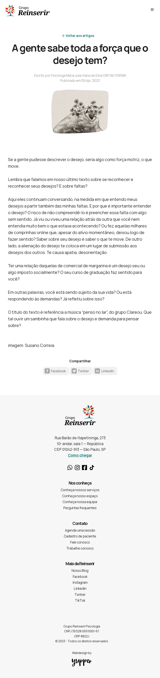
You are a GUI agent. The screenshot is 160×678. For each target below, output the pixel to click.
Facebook (58, 371)
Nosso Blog (80, 570)
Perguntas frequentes (80, 508)
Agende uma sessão (80, 530)
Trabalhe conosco (80, 548)
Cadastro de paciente (80, 536)
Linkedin (107, 371)
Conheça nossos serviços (80, 490)
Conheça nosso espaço (80, 496)
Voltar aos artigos (80, 35)
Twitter (83, 371)
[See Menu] (152, 9)
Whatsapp (69, 467)
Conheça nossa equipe (80, 502)
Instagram (77, 467)
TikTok (91, 467)
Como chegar (80, 455)
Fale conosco (80, 542)
